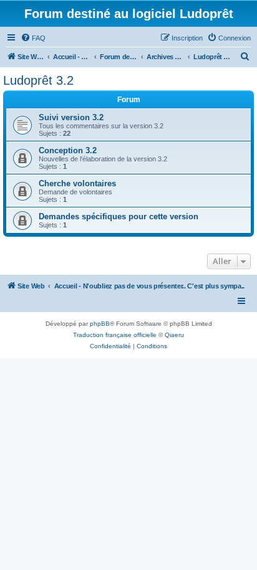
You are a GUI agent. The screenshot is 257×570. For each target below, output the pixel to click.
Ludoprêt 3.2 (38, 80)
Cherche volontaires (77, 183)
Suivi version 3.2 (71, 117)
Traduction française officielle (115, 334)
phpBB (100, 323)
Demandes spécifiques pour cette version (118, 216)
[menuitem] (33, 38)
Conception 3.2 (68, 150)
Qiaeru (174, 334)
